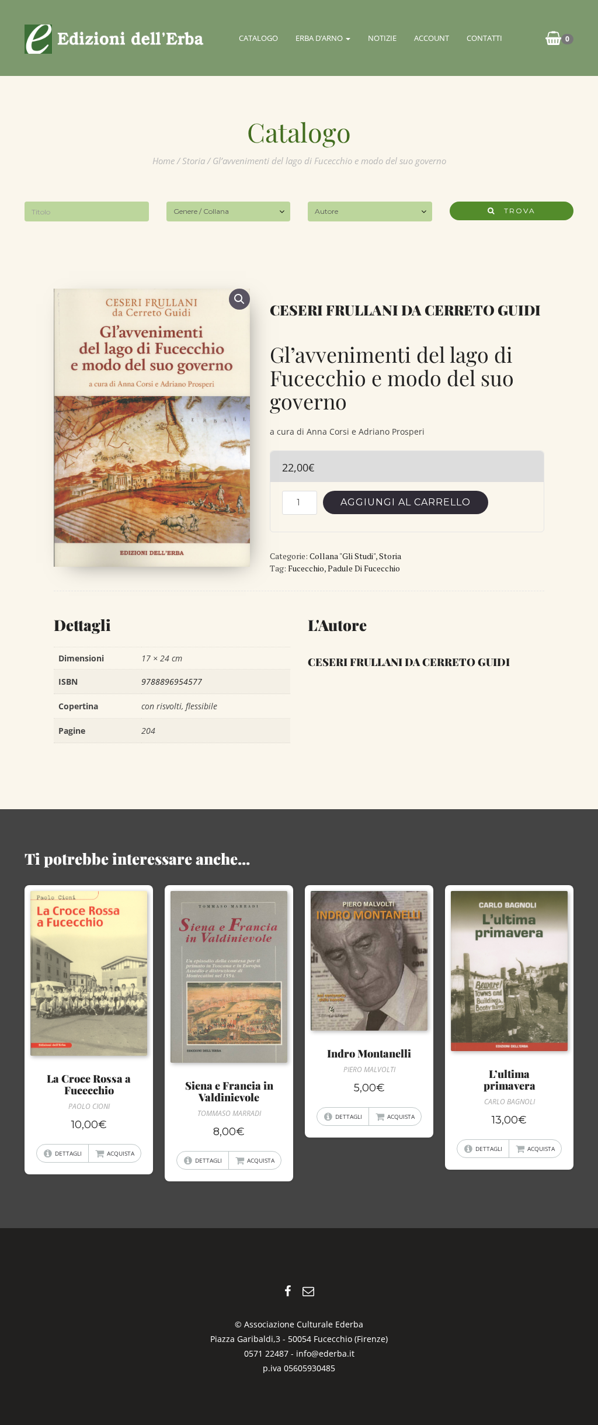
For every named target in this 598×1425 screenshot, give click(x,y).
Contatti (484, 38)
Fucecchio (306, 568)
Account (431, 38)
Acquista (120, 1153)
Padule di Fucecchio (364, 568)
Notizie (382, 38)
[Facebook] (287, 1291)
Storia (193, 161)
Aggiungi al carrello (405, 502)
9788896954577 (171, 681)
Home (163, 161)
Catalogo (258, 38)
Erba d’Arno (320, 38)
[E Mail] (308, 1291)
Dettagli (68, 1153)
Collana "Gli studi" (343, 555)
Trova (515, 210)
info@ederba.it (325, 1353)
